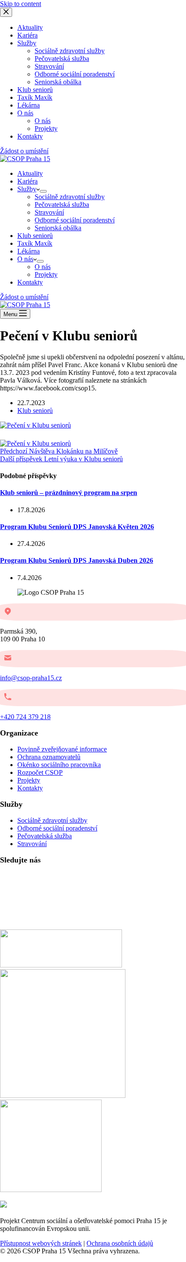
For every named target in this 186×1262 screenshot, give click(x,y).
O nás (25, 259)
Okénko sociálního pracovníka (59, 764)
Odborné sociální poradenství (75, 220)
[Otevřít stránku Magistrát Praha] (51, 1189)
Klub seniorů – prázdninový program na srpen (68, 492)
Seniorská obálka (58, 227)
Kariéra (27, 181)
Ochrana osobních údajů (120, 1243)
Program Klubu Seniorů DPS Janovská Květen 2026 (77, 526)
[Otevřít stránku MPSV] (62, 1095)
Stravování (49, 212)
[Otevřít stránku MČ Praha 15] (61, 965)
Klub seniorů (35, 235)
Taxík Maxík (34, 243)
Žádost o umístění (24, 297)
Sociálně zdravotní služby (70, 196)
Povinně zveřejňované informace (62, 749)
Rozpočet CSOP (40, 772)
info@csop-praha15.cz (31, 678)
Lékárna (28, 251)
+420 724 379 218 (25, 716)
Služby (26, 189)
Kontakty (30, 282)
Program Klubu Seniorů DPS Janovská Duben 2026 (76, 560)
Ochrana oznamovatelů (48, 757)
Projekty (46, 274)
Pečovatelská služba (62, 204)
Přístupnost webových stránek (41, 1243)
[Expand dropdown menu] (43, 191)
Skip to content (20, 3)
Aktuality (30, 173)
